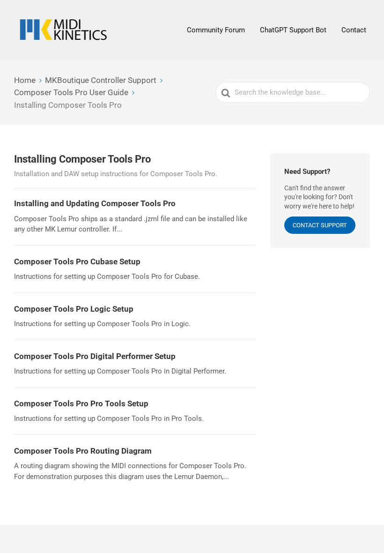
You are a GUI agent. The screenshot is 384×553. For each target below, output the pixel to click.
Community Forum (216, 30)
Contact (353, 30)
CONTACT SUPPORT (320, 225)
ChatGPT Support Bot (293, 30)
